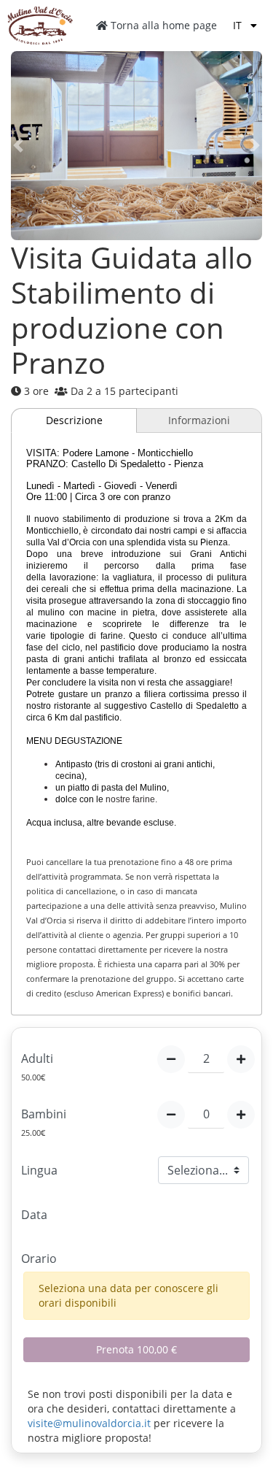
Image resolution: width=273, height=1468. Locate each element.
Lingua (39, 1170)
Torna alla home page (162, 25)
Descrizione (74, 420)
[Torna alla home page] (40, 25)
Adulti (37, 1058)
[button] (30, 145)
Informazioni (199, 420)
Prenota (136, 1349)
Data (34, 1215)
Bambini (43, 1114)
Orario (39, 1258)
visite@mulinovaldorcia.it (89, 1423)
